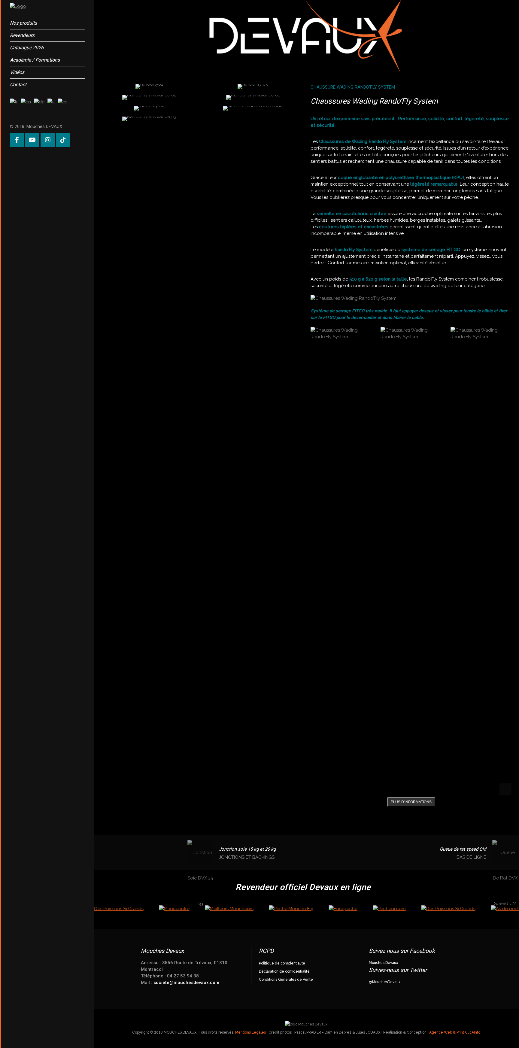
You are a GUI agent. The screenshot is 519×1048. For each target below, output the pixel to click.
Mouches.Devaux (383, 963)
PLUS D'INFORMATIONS (411, 802)
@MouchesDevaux (384, 982)
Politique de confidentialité (282, 963)
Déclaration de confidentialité (284, 971)
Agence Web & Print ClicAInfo (454, 1032)
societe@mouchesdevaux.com (186, 982)
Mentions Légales (250, 1032)
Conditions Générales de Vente (286, 979)
